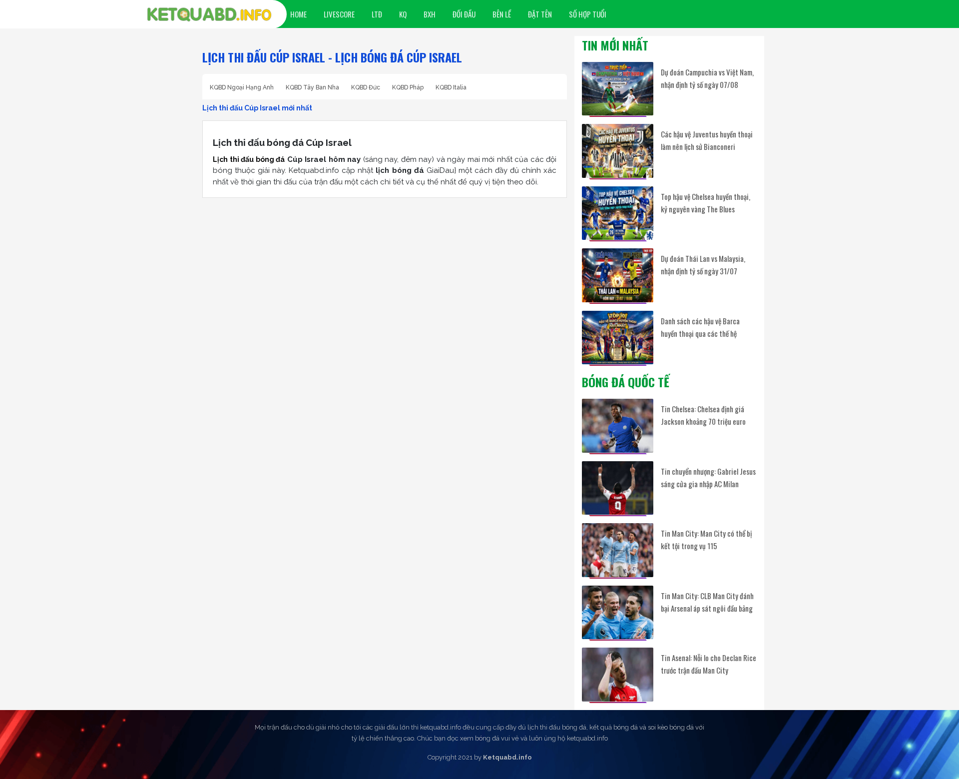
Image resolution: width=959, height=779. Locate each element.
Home (298, 13)
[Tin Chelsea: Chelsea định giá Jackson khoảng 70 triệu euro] (617, 425)
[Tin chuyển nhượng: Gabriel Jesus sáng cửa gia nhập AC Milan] (617, 488)
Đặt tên (540, 13)
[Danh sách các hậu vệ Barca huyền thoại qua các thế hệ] (617, 337)
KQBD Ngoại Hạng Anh (242, 87)
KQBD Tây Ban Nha (312, 87)
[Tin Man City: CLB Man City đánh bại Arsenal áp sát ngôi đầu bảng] (617, 612)
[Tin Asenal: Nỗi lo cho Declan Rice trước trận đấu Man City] (617, 674)
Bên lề (501, 13)
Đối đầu (464, 13)
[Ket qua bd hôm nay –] (209, 14)
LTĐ (377, 13)
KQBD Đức (365, 87)
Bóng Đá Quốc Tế (625, 382)
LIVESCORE (339, 13)
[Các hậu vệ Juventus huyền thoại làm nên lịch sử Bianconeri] (617, 150)
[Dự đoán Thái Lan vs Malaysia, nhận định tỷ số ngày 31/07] (617, 275)
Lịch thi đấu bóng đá (249, 159)
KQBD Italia (451, 87)
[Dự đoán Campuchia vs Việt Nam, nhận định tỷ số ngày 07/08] (617, 88)
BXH (430, 13)
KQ (403, 13)
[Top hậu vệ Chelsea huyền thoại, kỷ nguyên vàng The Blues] (617, 213)
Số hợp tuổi (587, 13)
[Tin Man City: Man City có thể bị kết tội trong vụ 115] (617, 550)
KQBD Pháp (408, 87)
